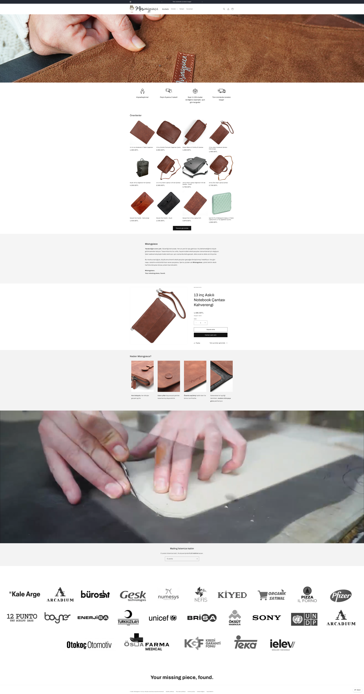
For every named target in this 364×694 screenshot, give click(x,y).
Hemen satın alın (211, 335)
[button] (174, 9)
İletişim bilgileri (201, 691)
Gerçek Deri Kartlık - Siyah (164, 218)
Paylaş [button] (198, 343)
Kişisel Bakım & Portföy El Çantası (193, 147)
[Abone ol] (197, 559)
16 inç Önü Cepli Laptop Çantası (218, 182)
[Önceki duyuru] (162, 2)
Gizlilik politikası (170, 691)
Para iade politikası (181, 691)
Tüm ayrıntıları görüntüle (217, 343)
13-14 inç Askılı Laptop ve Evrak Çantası (168, 182)
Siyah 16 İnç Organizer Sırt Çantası (140, 182)
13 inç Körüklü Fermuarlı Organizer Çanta (168, 147)
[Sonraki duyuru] (202, 2)
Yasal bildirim (210, 691)
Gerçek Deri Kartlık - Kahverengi (139, 218)
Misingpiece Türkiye (139, 691)
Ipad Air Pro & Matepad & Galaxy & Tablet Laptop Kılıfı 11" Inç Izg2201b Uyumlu (221, 218)
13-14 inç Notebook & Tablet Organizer (141, 147)
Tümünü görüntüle (182, 228)
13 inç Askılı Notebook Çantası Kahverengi (218, 148)
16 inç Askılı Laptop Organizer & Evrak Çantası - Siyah (194, 183)
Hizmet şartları (191, 691)
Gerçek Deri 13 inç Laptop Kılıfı (192, 218)
